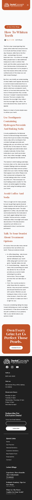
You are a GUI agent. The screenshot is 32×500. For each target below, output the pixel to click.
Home (8, 442)
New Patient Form (11, 454)
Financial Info (10, 457)
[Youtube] (17, 367)
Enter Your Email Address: (13, 419)
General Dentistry (11, 448)
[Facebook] (7, 367)
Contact (9, 460)
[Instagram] (12, 367)
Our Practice (10, 445)
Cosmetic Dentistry (12, 451)
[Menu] (28, 5)
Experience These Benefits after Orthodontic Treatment (15, 474)
